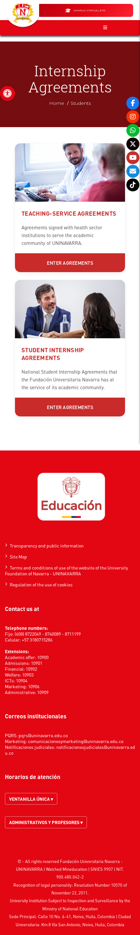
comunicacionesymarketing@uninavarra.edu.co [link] (75, 741)
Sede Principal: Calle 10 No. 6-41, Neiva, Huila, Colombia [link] (62, 916)
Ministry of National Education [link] (70, 908)
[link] (7, 93)
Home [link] (56, 103)
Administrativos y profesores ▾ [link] (46, 822)
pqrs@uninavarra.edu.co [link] (43, 735)
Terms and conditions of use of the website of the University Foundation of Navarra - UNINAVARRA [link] (66, 570)
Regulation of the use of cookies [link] (41, 584)
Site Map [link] (18, 556)
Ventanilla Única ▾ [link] (31, 799)
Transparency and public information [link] (47, 545)
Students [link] (81, 103)
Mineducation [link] (75, 869)
